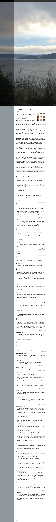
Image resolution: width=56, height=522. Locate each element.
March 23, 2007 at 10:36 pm (42, 282)
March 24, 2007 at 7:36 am (42, 330)
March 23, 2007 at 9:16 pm (42, 249)
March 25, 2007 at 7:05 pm (42, 404)
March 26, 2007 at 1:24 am (42, 468)
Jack (18, 269)
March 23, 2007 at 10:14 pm (42, 267)
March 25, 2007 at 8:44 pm (42, 441)
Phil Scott (19, 219)
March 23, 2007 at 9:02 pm (42, 240)
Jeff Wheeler (19, 263)
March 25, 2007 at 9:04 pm (42, 449)
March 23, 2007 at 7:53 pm (42, 191)
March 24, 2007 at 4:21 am (42, 290)
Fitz (18, 284)
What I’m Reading (24, 1)
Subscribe (32, 1)
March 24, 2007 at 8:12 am (42, 340)
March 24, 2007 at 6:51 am (42, 317)
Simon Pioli (19, 372)
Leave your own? (36, 176)
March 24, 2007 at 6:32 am (42, 298)
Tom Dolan (19, 319)
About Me (29, 1)
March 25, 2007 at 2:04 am (42, 370)
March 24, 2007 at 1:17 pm (42, 365)
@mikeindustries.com (42, 171)
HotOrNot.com (18, 130)
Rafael (18, 310)
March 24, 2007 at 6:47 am (42, 308)
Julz (18, 193)
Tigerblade (19, 229)
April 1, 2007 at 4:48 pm (42, 501)
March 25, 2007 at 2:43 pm (42, 388)
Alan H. (18, 390)
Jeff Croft (19, 251)
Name (17, 520)
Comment (18, 507)
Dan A (18, 292)
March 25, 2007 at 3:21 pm (42, 395)
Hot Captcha (22, 128)
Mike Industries (10, 1)
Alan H (18, 443)
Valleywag (19, 111)
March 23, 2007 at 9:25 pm (42, 261)
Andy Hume (19, 178)
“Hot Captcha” (32, 113)
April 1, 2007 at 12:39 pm (42, 490)
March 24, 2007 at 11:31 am (42, 351)
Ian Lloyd (19, 451)
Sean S (18, 342)
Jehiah (18, 204)
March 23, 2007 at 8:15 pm (42, 217)
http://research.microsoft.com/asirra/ (24, 339)
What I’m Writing (18, 1)
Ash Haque (19, 367)
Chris (18, 300)
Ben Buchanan (20, 406)
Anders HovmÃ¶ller (21, 470)
